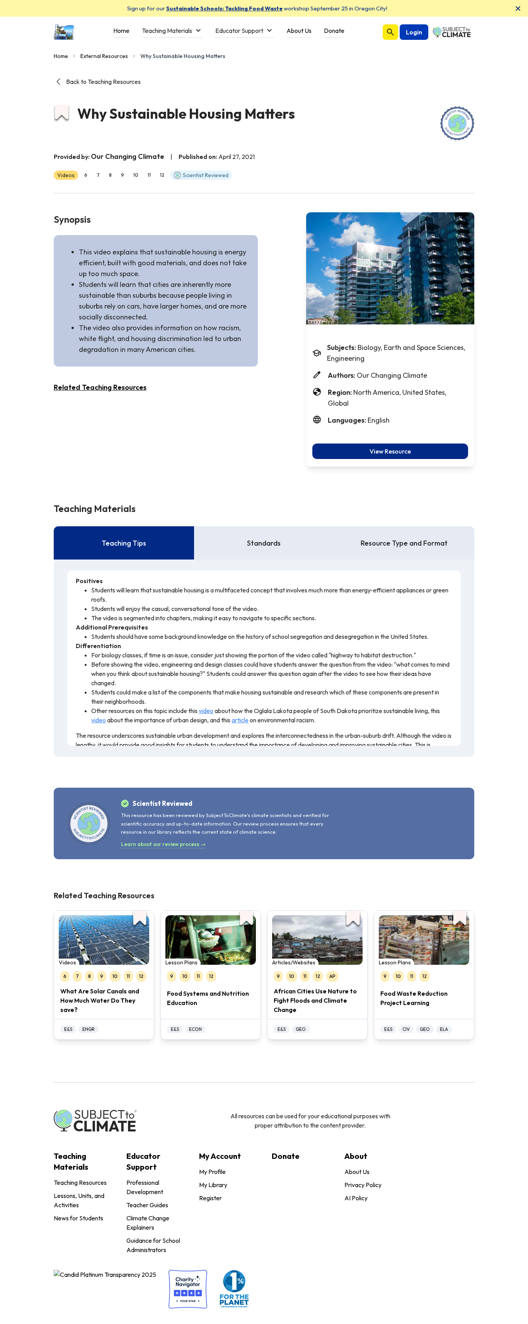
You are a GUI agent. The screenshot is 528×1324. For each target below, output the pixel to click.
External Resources (104, 56)
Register (210, 1198)
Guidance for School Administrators (153, 1245)
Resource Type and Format (404, 543)
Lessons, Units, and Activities (79, 1200)
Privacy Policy (363, 1185)
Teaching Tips (124, 543)
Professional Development (144, 1187)
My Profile (212, 1172)
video (206, 711)
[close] (518, 8)
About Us (357, 1172)
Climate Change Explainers (147, 1222)
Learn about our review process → (163, 844)
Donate (286, 1156)
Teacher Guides (147, 1205)
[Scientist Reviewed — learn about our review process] (457, 123)
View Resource (390, 451)
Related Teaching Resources (100, 387)
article (240, 720)
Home (61, 56)
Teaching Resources (80, 1182)
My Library (213, 1185)
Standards (264, 543)
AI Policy (356, 1198)
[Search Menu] (390, 32)
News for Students (78, 1218)
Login (414, 32)
